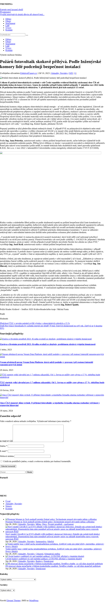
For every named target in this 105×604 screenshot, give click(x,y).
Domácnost (48, 561)
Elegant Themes (14, 600)
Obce (44, 524)
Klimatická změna (52, 554)
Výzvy (8, 28)
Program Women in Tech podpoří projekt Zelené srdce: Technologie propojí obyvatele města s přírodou (49, 522)
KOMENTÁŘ (6, 441)
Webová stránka (7, 456)
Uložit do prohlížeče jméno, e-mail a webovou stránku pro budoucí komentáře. (37, 461)
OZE (71, 73)
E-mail (3, 451)
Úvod (7, 501)
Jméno (3, 446)
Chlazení (39, 554)
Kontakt (8, 30)
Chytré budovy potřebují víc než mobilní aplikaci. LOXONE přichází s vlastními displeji (43, 559)
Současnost (10, 23)
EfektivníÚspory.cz (28, 73)
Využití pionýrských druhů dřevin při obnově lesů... (22, 14)
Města (38, 524)
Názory (8, 506)
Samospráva (41, 541)
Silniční (50, 541)
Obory (8, 21)
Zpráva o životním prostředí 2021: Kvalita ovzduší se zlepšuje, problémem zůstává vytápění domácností (47, 344)
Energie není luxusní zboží (11, 9)
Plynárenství (5, 12)
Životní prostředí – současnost (61, 524)
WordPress (33, 600)
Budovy (39, 561)
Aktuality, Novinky (59, 73)
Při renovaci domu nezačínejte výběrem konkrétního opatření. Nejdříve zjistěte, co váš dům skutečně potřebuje (53, 566)
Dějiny (8, 19)
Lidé (7, 25)
